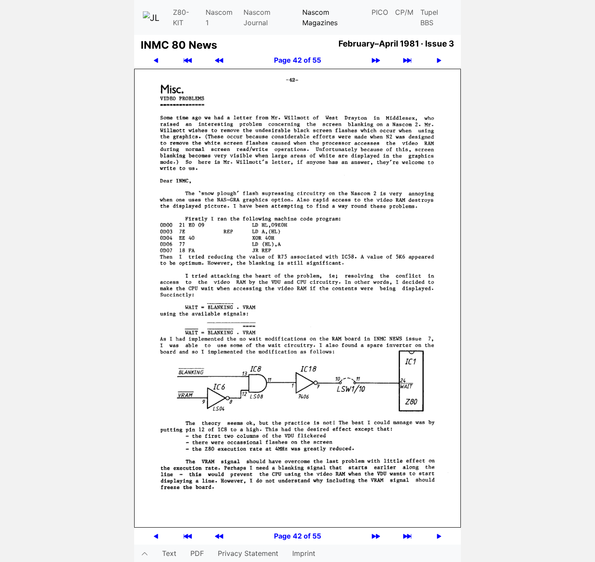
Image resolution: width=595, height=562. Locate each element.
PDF (197, 553)
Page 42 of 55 (297, 60)
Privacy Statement (248, 553)
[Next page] (439, 60)
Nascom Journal (256, 17)
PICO (380, 12)
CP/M (404, 12)
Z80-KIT (181, 17)
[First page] (188, 60)
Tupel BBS (429, 17)
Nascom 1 (219, 17)
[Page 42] (297, 297)
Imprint (303, 553)
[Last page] (407, 60)
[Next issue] (376, 60)
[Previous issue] (219, 60)
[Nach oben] (144, 553)
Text (169, 553)
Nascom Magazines (320, 17)
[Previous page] (156, 60)
